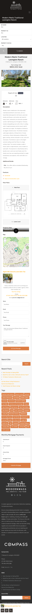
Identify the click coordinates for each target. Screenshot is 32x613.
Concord (4, 400)
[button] (16, 250)
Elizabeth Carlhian (20, 400)
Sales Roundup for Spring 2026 (11, 372)
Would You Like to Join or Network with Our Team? (16, 374)
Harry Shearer (5, 407)
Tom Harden (14, 426)
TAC (10, 423)
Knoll (11, 410)
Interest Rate (6, 452)
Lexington (26, 410)
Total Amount (6, 439)
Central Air (7, 175)
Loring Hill (4, 413)
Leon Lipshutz (18, 410)
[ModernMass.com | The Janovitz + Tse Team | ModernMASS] (16, 9)
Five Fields (5, 404)
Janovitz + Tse (8, 567)
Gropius (26, 404)
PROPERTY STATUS (6, 43)
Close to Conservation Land (12, 178)
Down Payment (6, 445)
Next (29, 78)
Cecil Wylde (16, 397)
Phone (4, 317)
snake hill (23, 420)
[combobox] (16, 39)
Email (4, 309)
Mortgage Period (7, 458)
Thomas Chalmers (24, 423)
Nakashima (23, 413)
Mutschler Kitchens (14, 413)
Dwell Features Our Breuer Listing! (11, 386)
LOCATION (3, 37)
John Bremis (5, 410)
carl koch (27, 394)
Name (4, 301)
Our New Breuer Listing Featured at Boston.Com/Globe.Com (10, 382)
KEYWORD (3, 25)
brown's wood (19, 394)
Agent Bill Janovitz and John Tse (14, 272)
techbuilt (15, 423)
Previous (2, 78)
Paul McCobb (16, 417)
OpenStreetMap (24, 266)
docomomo (11, 400)
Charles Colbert (25, 397)
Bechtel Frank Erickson (8, 394)
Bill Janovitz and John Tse (13, 606)
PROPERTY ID (4, 31)
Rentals (4, 420)
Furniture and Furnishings (15, 404)
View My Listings (16, 291)
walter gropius (6, 430)
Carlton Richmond (7, 397)
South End (5, 423)
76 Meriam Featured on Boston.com (12, 377)
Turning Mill (22, 426)
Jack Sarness (14, 407)
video (28, 426)
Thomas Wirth (5, 426)
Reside (9, 420)
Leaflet (20, 266)
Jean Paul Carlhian (24, 407)
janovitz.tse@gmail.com (18, 297)
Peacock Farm (25, 417)
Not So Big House (6, 417)
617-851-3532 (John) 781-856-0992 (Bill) (16, 295)
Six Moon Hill (16, 420)
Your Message (6, 325)
